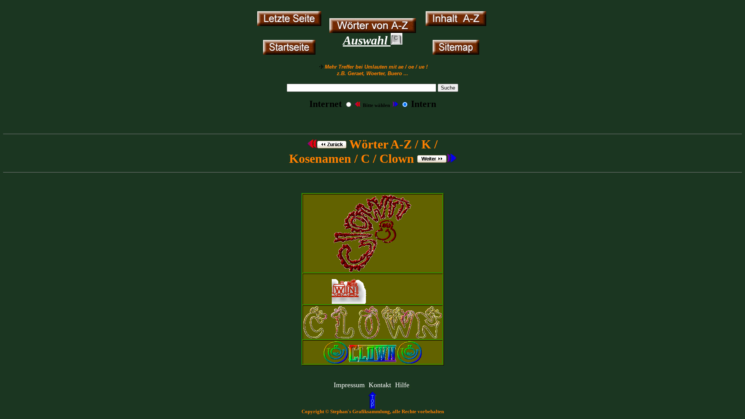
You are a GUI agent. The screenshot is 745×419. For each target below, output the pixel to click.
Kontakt (380, 385)
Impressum (349, 385)
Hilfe (402, 385)
